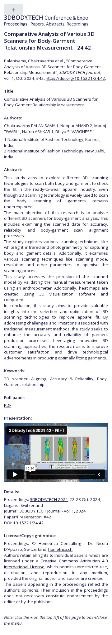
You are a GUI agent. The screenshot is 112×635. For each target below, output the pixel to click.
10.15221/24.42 (28, 523)
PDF (7, 405)
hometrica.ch (60, 549)
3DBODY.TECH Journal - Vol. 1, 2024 (52, 511)
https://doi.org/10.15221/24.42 (75, 78)
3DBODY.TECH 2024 (49, 499)
